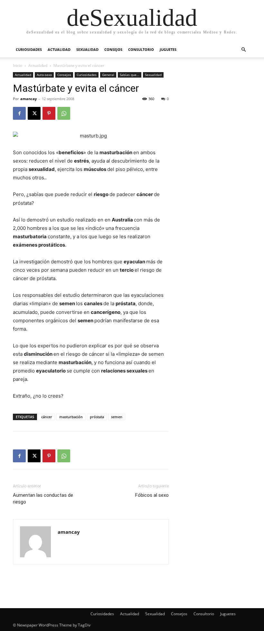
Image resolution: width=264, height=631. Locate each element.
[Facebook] (19, 113)
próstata (97, 416)
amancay (28, 98)
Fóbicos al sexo (152, 495)
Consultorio (141, 49)
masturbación (71, 416)
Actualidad (59, 49)
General (108, 74)
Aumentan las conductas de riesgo (43, 498)
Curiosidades (29, 49)
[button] (243, 50)
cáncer (46, 416)
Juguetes (168, 49)
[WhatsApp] (63, 113)
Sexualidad (87, 49)
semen (116, 416)
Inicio (17, 65)
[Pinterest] (48, 113)
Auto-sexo (44, 74)
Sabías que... (129, 74)
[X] (34, 113)
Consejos (113, 49)
